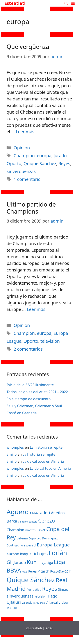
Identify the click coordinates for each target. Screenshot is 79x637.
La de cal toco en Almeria (43, 461)
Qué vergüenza (28, 47)
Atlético (58, 512)
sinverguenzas (21, 171)
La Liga (42, 563)
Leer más (25, 132)
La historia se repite (46, 447)
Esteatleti (14, 3)
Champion (24, 156)
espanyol (30, 545)
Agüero (18, 511)
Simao (63, 589)
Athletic (34, 513)
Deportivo (35, 538)
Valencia (27, 603)
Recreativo (34, 590)
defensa (22, 538)
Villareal (52, 602)
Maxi (24, 571)
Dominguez (50, 538)
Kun (32, 562)
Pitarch (43, 571)
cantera (33, 521)
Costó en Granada (22, 412)
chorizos (30, 530)
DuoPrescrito (15, 545)
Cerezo (46, 520)
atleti (45, 512)
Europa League (53, 545)
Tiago (52, 596)
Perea (32, 571)
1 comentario (27, 179)
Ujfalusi (14, 602)
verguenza (39, 602)
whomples (15, 447)
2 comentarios (28, 349)
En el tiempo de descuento (29, 398)
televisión (50, 341)
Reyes (64, 163)
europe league (19, 553)
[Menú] (74, 3)
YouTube (12, 608)
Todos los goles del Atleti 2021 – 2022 (37, 391)
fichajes (40, 554)
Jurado (60, 156)
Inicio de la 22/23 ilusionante (30, 384)
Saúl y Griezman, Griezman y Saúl (34, 405)
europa (44, 156)
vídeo (63, 602)
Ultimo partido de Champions (31, 207)
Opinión (22, 148)
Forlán (57, 553)
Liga (50, 562)
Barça (12, 521)
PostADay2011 (61, 571)
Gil (10, 562)
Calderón (23, 521)
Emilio (12, 454)
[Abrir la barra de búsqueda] (66, 3)
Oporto (14, 163)
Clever (40, 530)
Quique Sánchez (39, 163)
